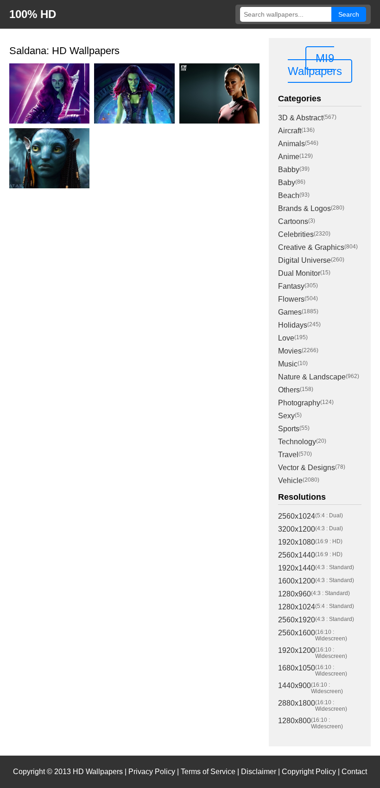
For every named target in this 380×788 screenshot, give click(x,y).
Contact (354, 772)
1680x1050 (296, 668)
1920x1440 (296, 568)
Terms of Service (208, 772)
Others (289, 390)
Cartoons (293, 221)
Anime (288, 157)
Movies (290, 351)
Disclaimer (258, 772)
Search (348, 14)
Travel (288, 455)
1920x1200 (296, 650)
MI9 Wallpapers (315, 64)
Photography (299, 403)
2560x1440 (296, 555)
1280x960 (294, 594)
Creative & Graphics (311, 247)
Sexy (286, 416)
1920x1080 (296, 542)
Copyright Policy (309, 772)
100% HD (32, 14)
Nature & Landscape (312, 377)
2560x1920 (296, 620)
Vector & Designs (306, 468)
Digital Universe (304, 260)
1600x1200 (296, 581)
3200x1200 (296, 529)
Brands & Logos (304, 208)
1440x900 (294, 685)
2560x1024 (296, 516)
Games (290, 312)
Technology (297, 442)
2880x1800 (296, 703)
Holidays (292, 325)
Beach (288, 195)
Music (288, 364)
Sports (288, 429)
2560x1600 (296, 633)
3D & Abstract (300, 118)
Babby (288, 170)
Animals (291, 144)
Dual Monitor (299, 273)
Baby (286, 182)
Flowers (291, 299)
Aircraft (289, 131)
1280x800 (294, 721)
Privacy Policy (151, 772)
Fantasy (291, 286)
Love (286, 338)
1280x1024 (296, 607)
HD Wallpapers (98, 772)
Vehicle (290, 480)
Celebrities (296, 234)
